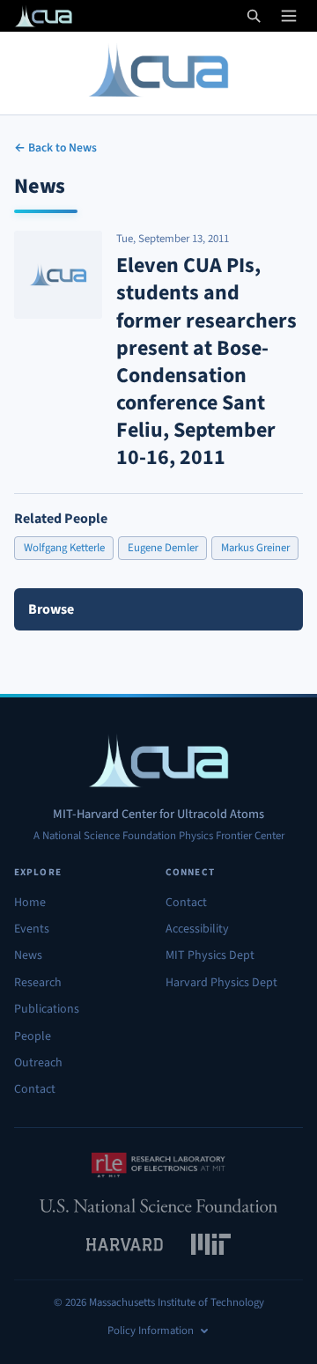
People (32, 1036)
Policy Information (150, 1330)
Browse (51, 609)
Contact (34, 1089)
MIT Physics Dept (210, 955)
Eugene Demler (163, 548)
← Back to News (55, 147)
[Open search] (254, 16)
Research (38, 983)
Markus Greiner (255, 548)
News (28, 955)
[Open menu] (289, 16)
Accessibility (197, 929)
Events (31, 929)
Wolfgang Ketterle (64, 548)
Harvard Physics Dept (221, 983)
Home (30, 902)
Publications (46, 1009)
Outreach (38, 1063)
